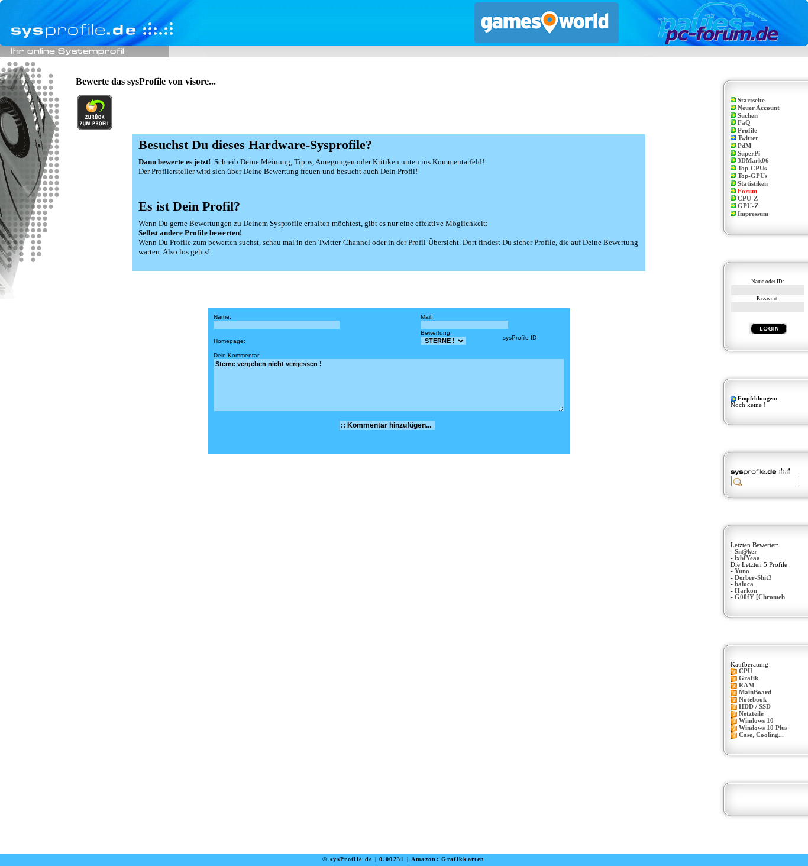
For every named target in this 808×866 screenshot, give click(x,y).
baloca (744, 584)
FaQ (744, 122)
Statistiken (753, 183)
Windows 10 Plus (763, 728)
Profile (747, 130)
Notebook (753, 699)
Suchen (748, 115)
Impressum (753, 214)
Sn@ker (746, 551)
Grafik (748, 678)
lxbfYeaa (747, 558)
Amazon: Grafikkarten (448, 859)
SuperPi (749, 153)
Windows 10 (756, 721)
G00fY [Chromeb (760, 597)
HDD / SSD (755, 706)
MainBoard (755, 692)
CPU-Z (748, 198)
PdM (744, 146)
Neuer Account (759, 108)
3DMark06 (753, 160)
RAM (746, 685)
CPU (745, 671)
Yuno (742, 571)
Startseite (751, 100)
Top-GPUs (752, 176)
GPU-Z (748, 206)
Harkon (746, 590)
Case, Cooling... (761, 735)
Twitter (748, 138)
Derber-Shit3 (753, 577)
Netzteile (751, 713)
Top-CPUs (752, 168)
